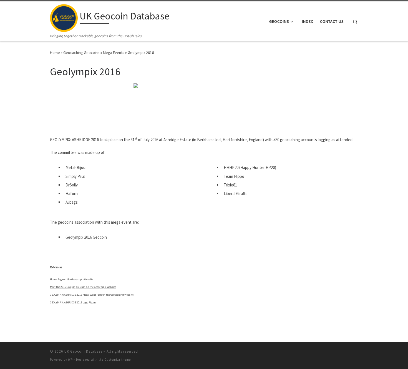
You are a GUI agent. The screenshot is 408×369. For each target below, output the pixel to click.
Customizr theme (117, 359)
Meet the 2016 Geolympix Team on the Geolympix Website (83, 287)
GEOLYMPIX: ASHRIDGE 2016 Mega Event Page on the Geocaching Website (92, 294)
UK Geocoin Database (83, 351)
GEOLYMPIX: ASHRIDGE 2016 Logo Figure (73, 302)
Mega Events (113, 52)
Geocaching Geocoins (81, 52)
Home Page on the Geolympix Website (71, 279)
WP (70, 359)
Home (55, 52)
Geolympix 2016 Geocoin (86, 237)
